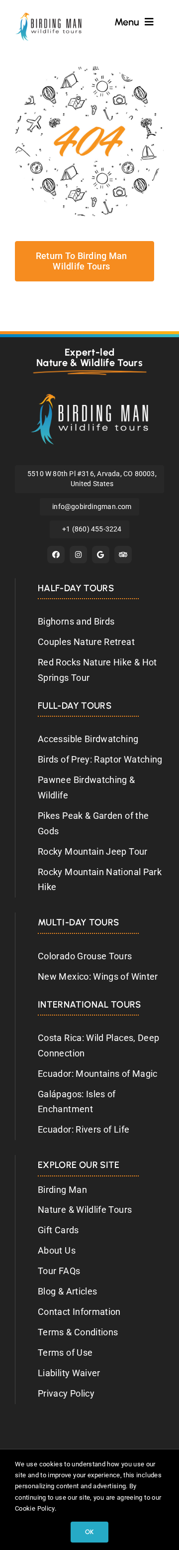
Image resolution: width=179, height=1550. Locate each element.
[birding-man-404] (89, 70)
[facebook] (56, 554)
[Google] (100, 554)
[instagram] (78, 554)
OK (89, 1532)
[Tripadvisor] (123, 554)
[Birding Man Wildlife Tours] (89, 397)
